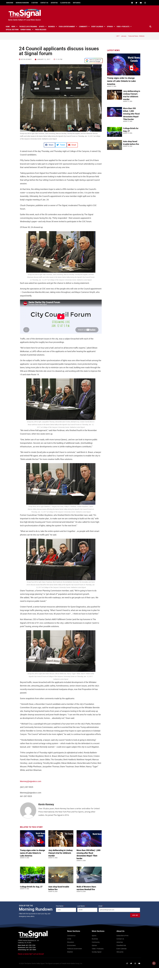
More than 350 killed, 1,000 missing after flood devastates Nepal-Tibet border (131, 113)
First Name (60, 906)
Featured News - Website (136, 36)
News (13, 27)
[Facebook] (132, 2)
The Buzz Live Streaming (28, 27)
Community (83, 27)
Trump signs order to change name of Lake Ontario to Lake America (32, 853)
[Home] (113, 36)
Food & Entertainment (67, 27)
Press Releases (40, 30)
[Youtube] (140, 2)
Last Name (81, 906)
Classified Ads (65, 3)
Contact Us (44, 3)
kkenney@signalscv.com (30, 781)
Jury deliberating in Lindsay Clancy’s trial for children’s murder (60, 853)
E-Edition (34, 3)
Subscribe (9, 3)
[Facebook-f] (127, 963)
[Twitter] (136, 2)
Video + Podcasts (123, 27)
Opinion (110, 27)
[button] (150, 26)
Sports (41, 27)
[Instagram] (145, 2)
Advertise (54, 3)
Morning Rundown (22, 3)
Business (51, 27)
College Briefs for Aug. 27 (31, 887)
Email (101, 906)
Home (8, 27)
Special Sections (12, 30)
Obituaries (76, 3)
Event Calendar (97, 27)
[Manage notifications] (154, 963)
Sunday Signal (25, 30)
